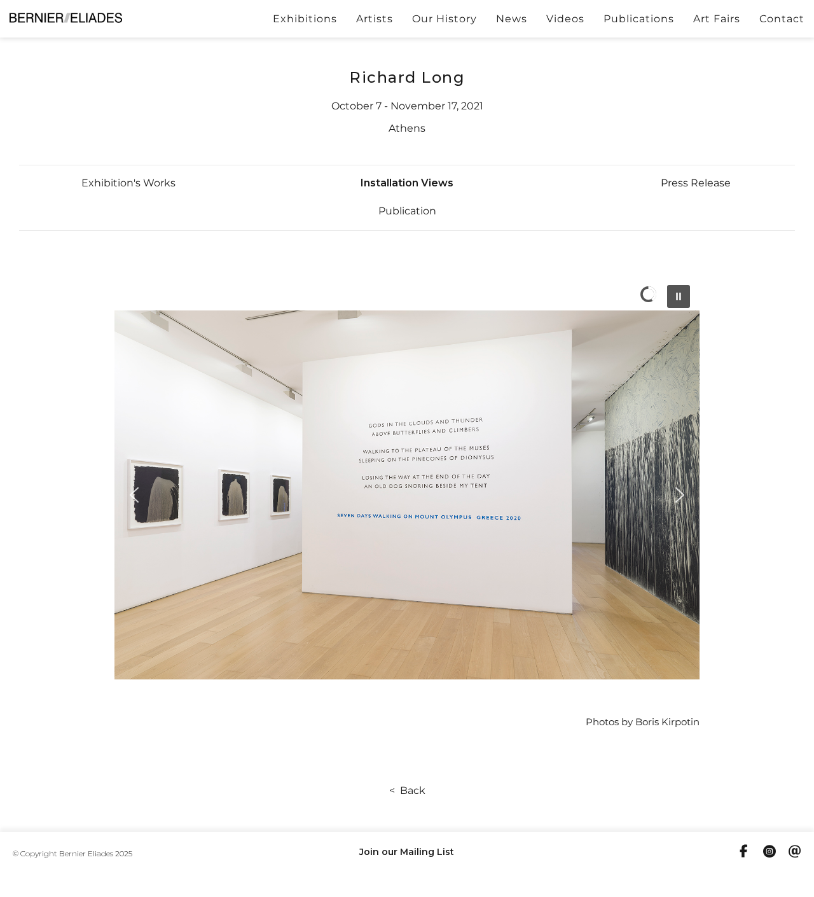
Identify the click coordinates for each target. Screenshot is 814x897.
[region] (407, 494)
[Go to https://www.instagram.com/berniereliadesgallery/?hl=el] (769, 853)
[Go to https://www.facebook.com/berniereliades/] (744, 852)
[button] (128, 183)
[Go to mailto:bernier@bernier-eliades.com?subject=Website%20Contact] (795, 853)
